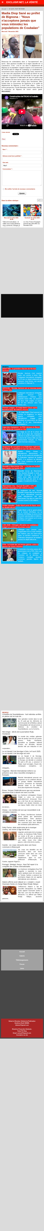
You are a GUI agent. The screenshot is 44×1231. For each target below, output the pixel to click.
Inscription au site (22, 1035)
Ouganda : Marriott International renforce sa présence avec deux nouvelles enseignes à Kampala (19, 773)
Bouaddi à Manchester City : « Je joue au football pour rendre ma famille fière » (21, 467)
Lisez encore (6, 132)
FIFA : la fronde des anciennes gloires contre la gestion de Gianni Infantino (20, 546)
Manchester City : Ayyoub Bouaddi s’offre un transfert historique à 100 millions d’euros (19, 487)
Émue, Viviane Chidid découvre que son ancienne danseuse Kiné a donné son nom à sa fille (21, 791)
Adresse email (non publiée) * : (12, 156)
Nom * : (5, 149)
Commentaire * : (8, 169)
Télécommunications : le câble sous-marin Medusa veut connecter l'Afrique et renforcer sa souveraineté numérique (11, 223)
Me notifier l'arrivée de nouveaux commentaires (20, 189)
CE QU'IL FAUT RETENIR (17, 9)
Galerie (22, 956)
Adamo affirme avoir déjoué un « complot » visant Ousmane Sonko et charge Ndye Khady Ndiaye (21, 883)
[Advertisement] (16, 261)
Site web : (6, 162)
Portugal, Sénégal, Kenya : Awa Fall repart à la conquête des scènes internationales (20, 865)
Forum (22, 964)
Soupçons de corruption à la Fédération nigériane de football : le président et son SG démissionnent (21, 448)
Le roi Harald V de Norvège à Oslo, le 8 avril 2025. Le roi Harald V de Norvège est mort (21, 752)
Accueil (4, 9)
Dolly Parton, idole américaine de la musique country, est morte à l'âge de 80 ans (19, 829)
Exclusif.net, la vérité (22, 2)
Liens (22, 968)
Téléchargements (22, 960)
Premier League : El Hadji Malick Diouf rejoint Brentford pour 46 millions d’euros (19, 409)
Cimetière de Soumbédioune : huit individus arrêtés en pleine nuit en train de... (21, 715)
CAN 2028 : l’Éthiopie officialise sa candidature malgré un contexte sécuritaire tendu (20, 526)
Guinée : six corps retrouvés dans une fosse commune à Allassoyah (19, 846)
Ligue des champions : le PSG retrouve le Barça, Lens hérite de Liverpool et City (21, 428)
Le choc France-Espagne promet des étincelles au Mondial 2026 (31, 223)
